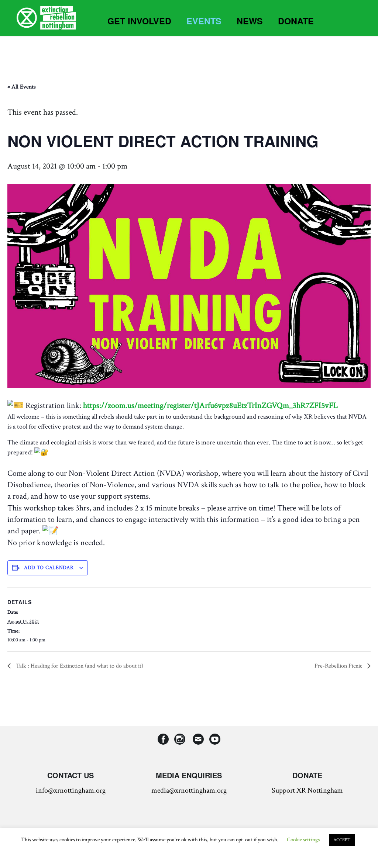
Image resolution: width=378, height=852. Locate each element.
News (250, 21)
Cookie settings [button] (303, 839)
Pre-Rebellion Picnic (339, 666)
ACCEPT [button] (342, 840)
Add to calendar (49, 567)
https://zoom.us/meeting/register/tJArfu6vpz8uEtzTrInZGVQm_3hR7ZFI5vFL (210, 405)
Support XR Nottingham (307, 790)
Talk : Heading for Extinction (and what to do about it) (78, 666)
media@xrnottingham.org (189, 790)
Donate (296, 21)
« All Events (21, 87)
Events (203, 21)
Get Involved (139, 21)
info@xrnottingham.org (71, 790)
